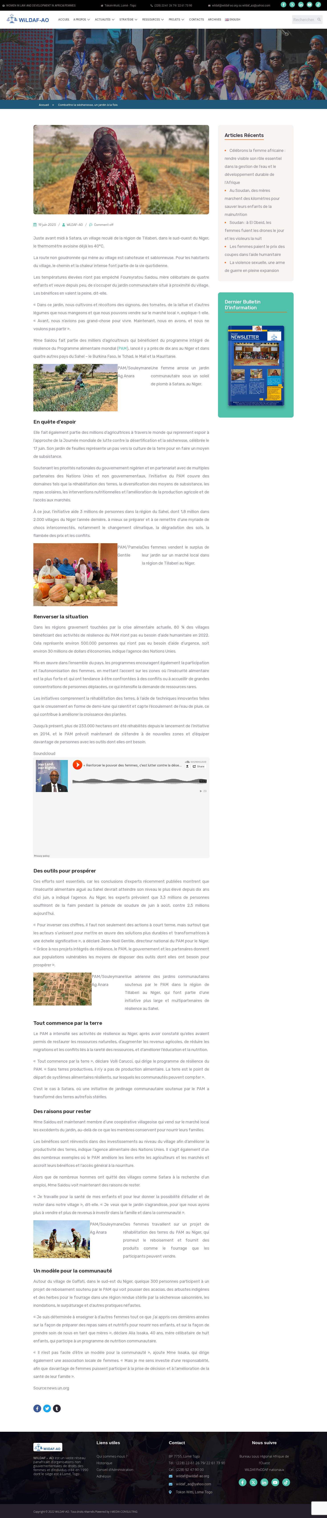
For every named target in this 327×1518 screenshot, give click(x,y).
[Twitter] (292, 4)
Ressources (151, 19)
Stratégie (126, 19)
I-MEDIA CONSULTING (123, 1512)
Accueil (63, 19)
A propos (79, 19)
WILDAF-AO (75, 225)
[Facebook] (283, 4)
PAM (122, 348)
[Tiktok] (286, 1482)
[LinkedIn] (301, 4)
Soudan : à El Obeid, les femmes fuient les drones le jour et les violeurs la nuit (254, 230)
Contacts (196, 19)
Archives (214, 19)
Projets (174, 19)
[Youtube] (309, 4)
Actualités (103, 19)
